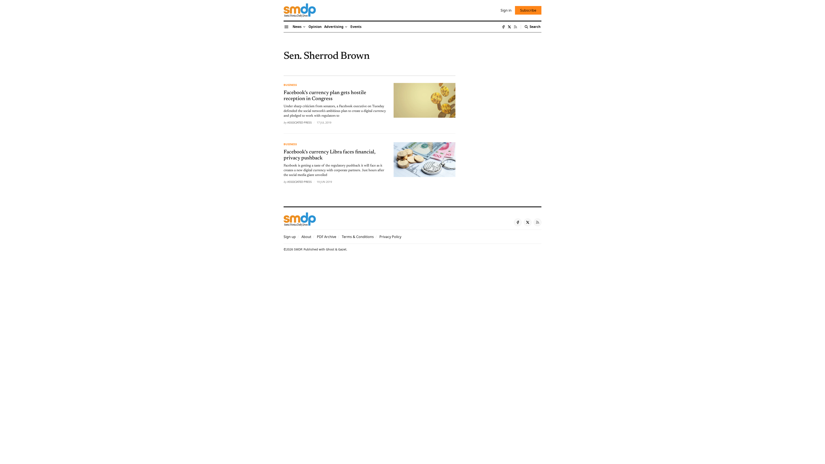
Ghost (330, 249)
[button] (334, 27)
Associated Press (299, 122)
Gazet (342, 249)
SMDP (298, 249)
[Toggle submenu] (304, 27)
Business (290, 85)
